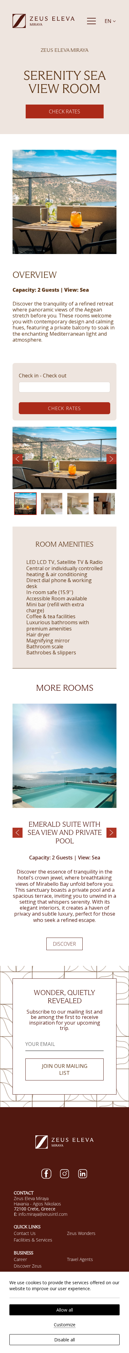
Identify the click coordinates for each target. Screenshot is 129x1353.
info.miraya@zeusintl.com (42, 1214)
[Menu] (91, 21)
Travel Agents (80, 1259)
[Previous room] (18, 833)
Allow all (64, 1310)
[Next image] (111, 459)
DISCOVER (64, 943)
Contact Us (25, 1233)
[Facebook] (46, 1173)
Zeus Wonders (81, 1233)
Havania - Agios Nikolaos (37, 1204)
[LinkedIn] (82, 1173)
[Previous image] (18, 459)
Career (20, 1259)
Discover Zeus (28, 1266)
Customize (64, 1325)
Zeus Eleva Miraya (31, 1198)
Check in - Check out (42, 375)
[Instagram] (64, 1173)
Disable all (64, 1340)
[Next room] (111, 833)
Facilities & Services (33, 1240)
